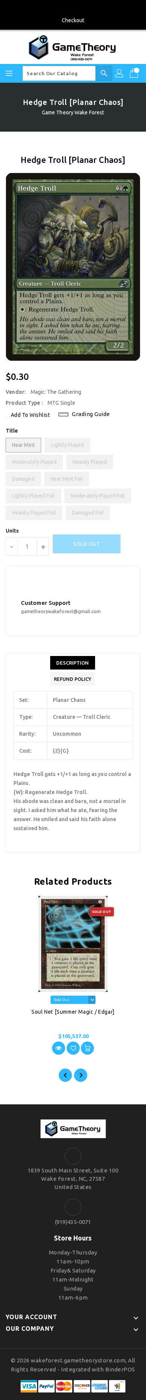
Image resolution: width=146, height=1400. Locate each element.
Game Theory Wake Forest (73, 112)
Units (12, 530)
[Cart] (134, 73)
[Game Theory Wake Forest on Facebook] (73, 8)
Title (12, 431)
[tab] (72, 663)
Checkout (73, 20)
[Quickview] (58, 1048)
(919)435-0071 (73, 1222)
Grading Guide (91, 414)
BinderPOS (120, 1369)
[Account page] (119, 73)
